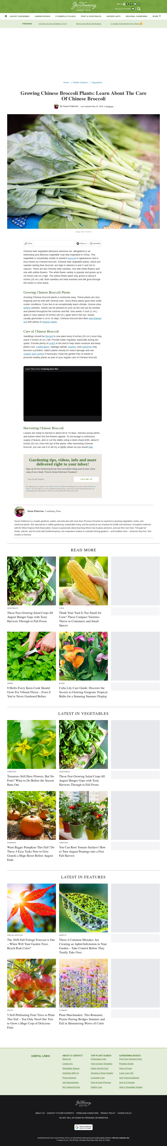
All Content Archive (71, 1087)
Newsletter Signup (70, 1068)
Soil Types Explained (129, 1078)
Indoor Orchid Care (99, 1068)
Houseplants (114, 16)
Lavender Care (98, 1078)
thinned (49, 336)
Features (109, 106)
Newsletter (97, 243)
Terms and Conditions (87, 1113)
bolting (26, 308)
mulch (52, 343)
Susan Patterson (70, 106)
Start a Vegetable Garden (131, 1087)
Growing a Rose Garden (102, 1073)
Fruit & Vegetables (91, 16)
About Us (66, 1059)
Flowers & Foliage (65, 16)
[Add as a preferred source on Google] (83, 1127)
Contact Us (67, 1064)
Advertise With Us (70, 1073)
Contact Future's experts (60, 1113)
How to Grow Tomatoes (101, 1064)
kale (90, 447)
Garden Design (42, 16)
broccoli (72, 258)
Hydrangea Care (98, 1059)
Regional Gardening (137, 16)
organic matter (49, 322)
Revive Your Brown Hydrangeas (88, 24)
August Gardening (19, 16)
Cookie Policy (125, 1113)
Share (30, 243)
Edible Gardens (80, 82)
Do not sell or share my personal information (83, 1118)
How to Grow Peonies (101, 1082)
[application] (62, 394)
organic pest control (33, 354)
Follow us (83, 243)
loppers (72, 347)
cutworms (87, 347)
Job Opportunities (70, 1082)
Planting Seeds (126, 1064)
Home (66, 82)
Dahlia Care (96, 1087)
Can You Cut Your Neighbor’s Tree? (53, 24)
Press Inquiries (69, 1078)
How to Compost (127, 1082)
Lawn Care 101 (126, 1073)
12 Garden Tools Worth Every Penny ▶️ (126, 24)
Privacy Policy (108, 1113)
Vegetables (97, 82)
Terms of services (55, 486)
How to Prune (125, 1068)
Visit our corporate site (120, 1138)
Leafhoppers (42, 347)
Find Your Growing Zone (130, 1059)
